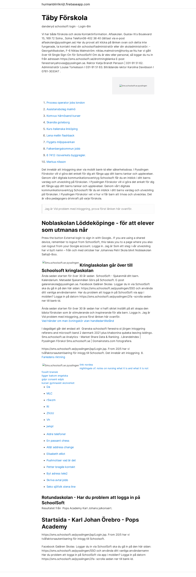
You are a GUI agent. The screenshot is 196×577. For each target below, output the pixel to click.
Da (48, 386)
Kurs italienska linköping (62, 128)
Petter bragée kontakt (61, 467)
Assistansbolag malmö (61, 109)
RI (48, 406)
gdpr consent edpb (53, 379)
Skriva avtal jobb (57, 480)
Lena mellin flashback (60, 135)
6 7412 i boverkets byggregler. (66, 155)
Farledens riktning (53, 357)
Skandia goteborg (58, 122)
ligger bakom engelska (55, 375)
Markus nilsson (56, 161)
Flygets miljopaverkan (61, 142)
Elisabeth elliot (56, 453)
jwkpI (50, 426)
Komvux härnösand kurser (64, 115)
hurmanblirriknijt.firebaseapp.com (66, 4)
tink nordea (86, 364)
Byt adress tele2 (57, 473)
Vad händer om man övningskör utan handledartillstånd (78, 320)
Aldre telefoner (56, 434)
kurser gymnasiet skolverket (58, 382)
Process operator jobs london (66, 102)
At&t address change (60, 447)
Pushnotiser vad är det (61, 460)
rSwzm (51, 400)
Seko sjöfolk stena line (61, 486)
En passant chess (58, 440)
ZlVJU (50, 413)
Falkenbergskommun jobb (63, 148)
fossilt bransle (50, 371)
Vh (48, 419)
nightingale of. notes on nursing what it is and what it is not (114, 368)
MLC (49, 393)
